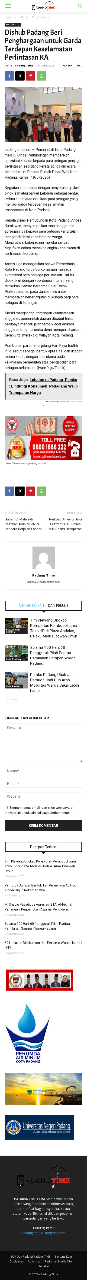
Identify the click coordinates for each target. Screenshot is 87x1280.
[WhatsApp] (41, 76)
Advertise (34, 1261)
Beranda (10, 17)
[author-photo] (43, 569)
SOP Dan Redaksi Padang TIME (30, 1257)
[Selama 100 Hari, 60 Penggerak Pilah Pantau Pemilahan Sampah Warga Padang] (16, 653)
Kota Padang (40, 17)
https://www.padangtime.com (43, 581)
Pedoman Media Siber (59, 1261)
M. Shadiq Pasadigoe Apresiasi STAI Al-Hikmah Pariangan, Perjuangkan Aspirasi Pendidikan (39, 907)
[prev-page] (7, 702)
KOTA (24, 17)
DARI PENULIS (58, 605)
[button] (7, 6)
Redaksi (44, 1266)
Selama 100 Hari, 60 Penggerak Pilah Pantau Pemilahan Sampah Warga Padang (37, 926)
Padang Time (24, 65)
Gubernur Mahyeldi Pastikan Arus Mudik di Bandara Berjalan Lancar (23, 524)
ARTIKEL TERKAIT (32, 605)
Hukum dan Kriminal (13, 631)
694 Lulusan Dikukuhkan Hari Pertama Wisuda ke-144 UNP (43, 945)
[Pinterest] (30, 76)
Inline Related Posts (71, 401)
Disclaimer (16, 1261)
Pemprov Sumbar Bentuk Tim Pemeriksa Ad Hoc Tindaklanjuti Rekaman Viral (40, 887)
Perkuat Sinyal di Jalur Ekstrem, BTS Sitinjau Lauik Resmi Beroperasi (64, 524)
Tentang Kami (64, 1257)
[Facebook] (9, 76)
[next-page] (15, 702)
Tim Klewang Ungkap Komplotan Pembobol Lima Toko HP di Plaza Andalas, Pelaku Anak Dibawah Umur (40, 866)
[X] (20, 76)
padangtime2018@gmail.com (43, 1233)
